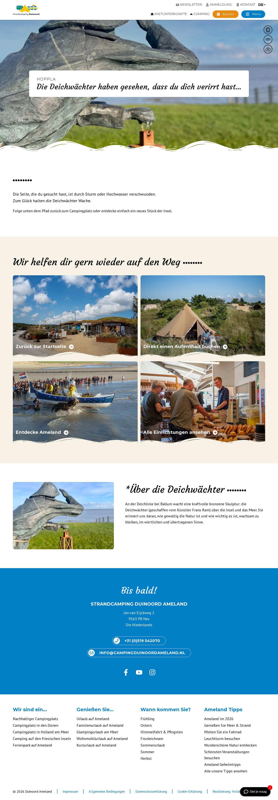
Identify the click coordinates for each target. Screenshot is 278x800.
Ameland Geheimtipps (222, 764)
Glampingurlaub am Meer (97, 732)
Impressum (70, 791)
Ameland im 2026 (218, 718)
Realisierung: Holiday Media (233, 791)
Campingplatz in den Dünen (35, 725)
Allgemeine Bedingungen (107, 791)
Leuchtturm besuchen (222, 738)
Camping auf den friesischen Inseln (42, 738)
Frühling (148, 718)
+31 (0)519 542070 (142, 640)
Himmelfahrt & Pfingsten (162, 732)
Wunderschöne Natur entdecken (230, 745)
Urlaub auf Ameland (93, 718)
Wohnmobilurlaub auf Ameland (102, 738)
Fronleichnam (152, 738)
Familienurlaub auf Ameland (100, 725)
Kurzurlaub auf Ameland (96, 745)
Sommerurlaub (153, 745)
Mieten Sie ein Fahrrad (223, 732)
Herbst (146, 758)
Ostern (146, 725)
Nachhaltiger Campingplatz (35, 718)
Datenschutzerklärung (151, 791)
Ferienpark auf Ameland (32, 745)
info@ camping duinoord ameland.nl (142, 653)
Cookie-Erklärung (190, 791)
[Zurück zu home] (26, 10)
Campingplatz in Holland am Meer (41, 732)
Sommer (147, 751)
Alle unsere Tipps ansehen (225, 771)
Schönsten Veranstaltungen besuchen (226, 754)
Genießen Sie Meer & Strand (227, 725)
